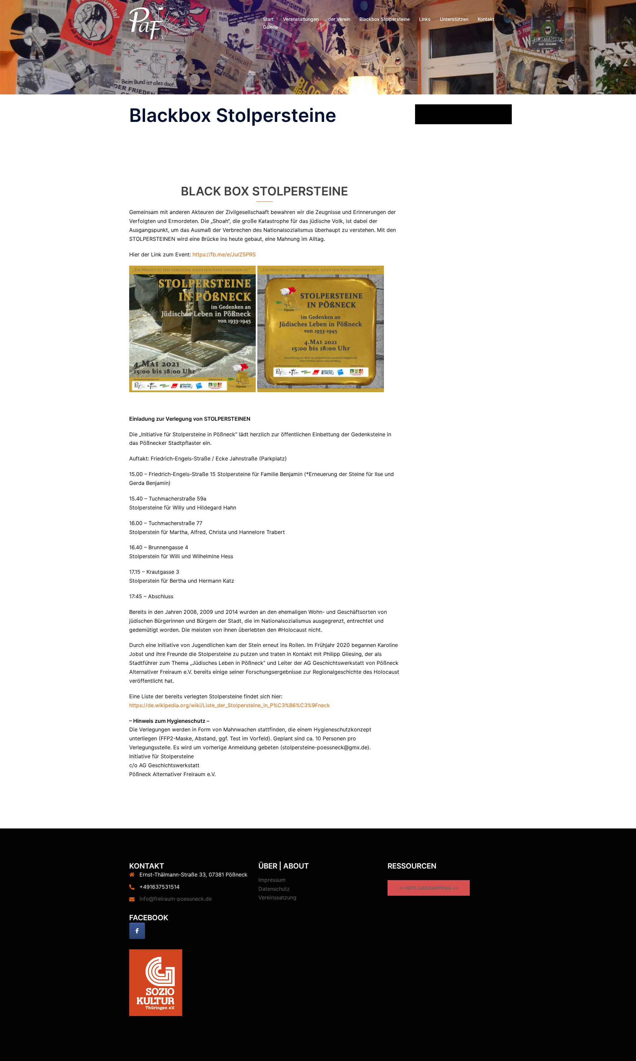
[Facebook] (137, 931)
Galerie (270, 27)
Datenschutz (274, 888)
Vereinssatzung (277, 897)
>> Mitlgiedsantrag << (428, 888)
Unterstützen (454, 19)
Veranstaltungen (301, 19)
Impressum (272, 879)
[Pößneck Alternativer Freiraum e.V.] (157, 22)
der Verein (339, 19)
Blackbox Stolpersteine (384, 19)
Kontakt (486, 19)
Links (425, 19)
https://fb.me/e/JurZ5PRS (224, 254)
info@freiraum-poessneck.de (175, 898)
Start (268, 19)
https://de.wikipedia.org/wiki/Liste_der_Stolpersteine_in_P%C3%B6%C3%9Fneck (229, 705)
